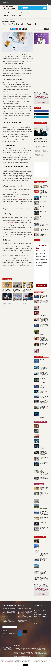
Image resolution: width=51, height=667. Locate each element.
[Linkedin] (20, 29)
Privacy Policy (37, 0)
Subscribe (22, 0)
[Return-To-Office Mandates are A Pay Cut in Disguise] (36, 224)
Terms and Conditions (6, 2)
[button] (48, 4)
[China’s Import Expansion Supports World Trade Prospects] (36, 546)
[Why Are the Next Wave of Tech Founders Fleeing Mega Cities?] (36, 441)
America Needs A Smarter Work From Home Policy (43, 207)
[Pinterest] (17, 29)
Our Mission (12, 0)
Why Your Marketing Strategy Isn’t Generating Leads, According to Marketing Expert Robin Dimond (44, 472)
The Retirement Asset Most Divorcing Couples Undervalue (6, 290)
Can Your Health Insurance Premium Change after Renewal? (6, 302)
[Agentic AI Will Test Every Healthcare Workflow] (36, 198)
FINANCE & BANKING (12, 12)
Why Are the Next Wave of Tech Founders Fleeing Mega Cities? (44, 441)
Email (37, 267)
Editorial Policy (17, 0)
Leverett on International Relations (41, 620)
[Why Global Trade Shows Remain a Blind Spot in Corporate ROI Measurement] (36, 452)
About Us (7, 0)
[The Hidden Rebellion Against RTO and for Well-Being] (36, 234)
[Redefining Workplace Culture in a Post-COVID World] (36, 351)
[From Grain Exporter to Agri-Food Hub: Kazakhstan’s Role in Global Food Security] (36, 506)
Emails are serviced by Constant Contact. (41, 281)
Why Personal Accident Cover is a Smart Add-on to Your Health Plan (27, 290)
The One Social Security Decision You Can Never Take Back (17, 302)
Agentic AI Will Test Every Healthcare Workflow (43, 197)
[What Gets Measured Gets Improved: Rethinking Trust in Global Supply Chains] (36, 380)
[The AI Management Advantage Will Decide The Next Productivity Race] (36, 218)
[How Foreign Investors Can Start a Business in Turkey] (36, 436)
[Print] (26, 29)
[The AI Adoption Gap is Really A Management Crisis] (36, 229)
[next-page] (5, 305)
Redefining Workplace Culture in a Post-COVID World (44, 351)
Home (3, 0)
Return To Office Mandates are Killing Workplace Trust (43, 202)
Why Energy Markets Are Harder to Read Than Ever (43, 296)
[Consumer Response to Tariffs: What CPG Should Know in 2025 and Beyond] (36, 572)
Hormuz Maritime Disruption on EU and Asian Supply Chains (43, 541)
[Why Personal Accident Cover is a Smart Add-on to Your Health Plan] (28, 285)
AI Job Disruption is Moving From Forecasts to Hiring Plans (44, 186)
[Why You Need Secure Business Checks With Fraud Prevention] (36, 431)
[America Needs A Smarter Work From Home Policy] (36, 208)
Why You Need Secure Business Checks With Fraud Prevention (44, 431)
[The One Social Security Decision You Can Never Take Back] (17, 296)
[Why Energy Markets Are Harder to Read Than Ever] (36, 296)
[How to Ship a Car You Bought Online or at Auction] (28, 296)
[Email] (23, 29)
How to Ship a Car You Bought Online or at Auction (27, 302)
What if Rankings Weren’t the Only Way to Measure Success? (44, 308)
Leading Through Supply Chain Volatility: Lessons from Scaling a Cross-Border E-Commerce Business (44, 465)
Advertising (27, 0)
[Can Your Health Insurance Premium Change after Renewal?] (7, 296)
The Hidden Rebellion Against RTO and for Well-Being (44, 234)
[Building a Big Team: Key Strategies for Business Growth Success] (36, 344)
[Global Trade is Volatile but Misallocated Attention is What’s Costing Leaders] (36, 559)
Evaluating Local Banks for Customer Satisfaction (44, 458)
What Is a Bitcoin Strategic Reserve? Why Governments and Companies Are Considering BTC (44, 494)
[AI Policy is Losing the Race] (36, 213)
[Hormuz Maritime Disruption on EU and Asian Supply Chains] (36, 541)
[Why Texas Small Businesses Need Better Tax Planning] (17, 285)
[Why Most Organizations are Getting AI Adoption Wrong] (36, 191)
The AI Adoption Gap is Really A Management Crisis (44, 229)
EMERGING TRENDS (18, 12)
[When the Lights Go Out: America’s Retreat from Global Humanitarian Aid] (36, 313)
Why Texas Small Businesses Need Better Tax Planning (17, 290)
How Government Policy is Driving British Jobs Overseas (44, 396)
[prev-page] (3, 305)
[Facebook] (11, 29)
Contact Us (32, 0)
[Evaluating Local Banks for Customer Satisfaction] (36, 459)
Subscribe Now (41, 285)
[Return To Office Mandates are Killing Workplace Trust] (36, 203)
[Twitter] (14, 29)
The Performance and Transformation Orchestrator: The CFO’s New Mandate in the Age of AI (41, 139)
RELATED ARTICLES (7, 279)
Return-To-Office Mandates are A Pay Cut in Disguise (44, 224)
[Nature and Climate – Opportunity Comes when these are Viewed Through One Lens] (36, 332)
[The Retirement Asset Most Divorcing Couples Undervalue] (7, 285)
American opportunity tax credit (9, 222)
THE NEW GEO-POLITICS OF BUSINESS (33, 12)
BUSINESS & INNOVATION (42, 12)
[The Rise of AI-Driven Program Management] (36, 426)
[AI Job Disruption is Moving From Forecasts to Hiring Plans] (36, 186)
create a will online (18, 101)
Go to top (31, 268)
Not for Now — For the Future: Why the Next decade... (44, 391)
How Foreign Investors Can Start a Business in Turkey (44, 436)
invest (19, 199)
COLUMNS (13, 15)
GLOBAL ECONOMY (6, 12)
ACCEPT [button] (25, 664)
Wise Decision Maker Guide (39, 608)
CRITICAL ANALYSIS (24, 12)
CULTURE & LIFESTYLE (20, 16)
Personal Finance (17, 19)
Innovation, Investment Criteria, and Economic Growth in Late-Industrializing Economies (44, 415)
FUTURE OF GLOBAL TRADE (6, 16)
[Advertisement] (42, 169)
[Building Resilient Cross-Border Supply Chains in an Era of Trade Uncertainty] (36, 361)
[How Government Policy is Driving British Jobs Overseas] (36, 396)
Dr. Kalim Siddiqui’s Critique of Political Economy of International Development (41, 616)
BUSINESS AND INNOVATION (40, 421)
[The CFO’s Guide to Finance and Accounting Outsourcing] (36, 446)
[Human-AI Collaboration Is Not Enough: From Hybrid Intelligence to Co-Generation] (36, 367)
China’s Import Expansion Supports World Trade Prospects (44, 546)
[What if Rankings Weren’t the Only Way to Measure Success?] (36, 308)
